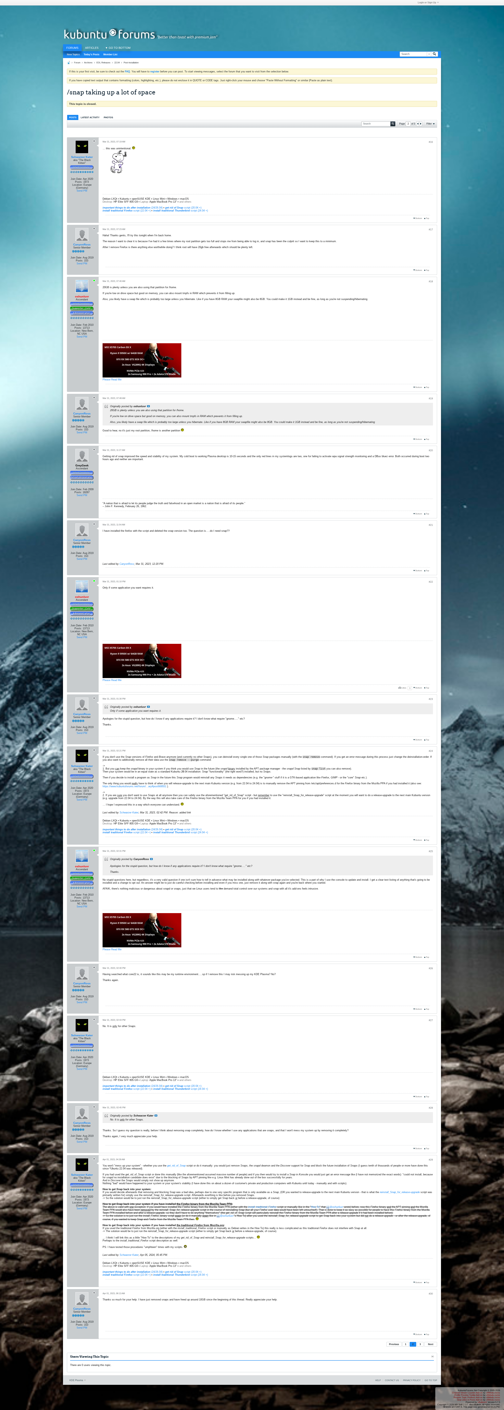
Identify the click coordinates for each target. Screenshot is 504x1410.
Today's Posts (91, 54)
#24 (431, 751)
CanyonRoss (82, 244)
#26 (431, 968)
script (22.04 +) (127, 210)
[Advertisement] (252, 14)
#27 (431, 1020)
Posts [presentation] (72, 117)
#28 (431, 1107)
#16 (431, 142)
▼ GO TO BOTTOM (118, 47)
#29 (431, 1159)
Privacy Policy (412, 1380)
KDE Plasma (76, 1380)
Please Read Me (112, 379)
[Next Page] (420, 124)
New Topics (73, 54)
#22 (431, 581)
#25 (431, 851)
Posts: (78, 181)
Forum (77, 62)
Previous (394, 1344)
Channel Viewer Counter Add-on (467, 1393)
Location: (77, 184)
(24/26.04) (133, 207)
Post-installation (131, 62)
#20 (431, 450)
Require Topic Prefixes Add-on (468, 1397)
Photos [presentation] (108, 117)
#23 (431, 699)
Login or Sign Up (427, 2)
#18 (431, 281)
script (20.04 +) (183, 207)
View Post (148, 406)
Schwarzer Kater (82, 157)
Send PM (82, 190)
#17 (431, 229)
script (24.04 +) (180, 210)
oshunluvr (337, 1206)
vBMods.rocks (493, 1393)
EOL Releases (103, 62)
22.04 (117, 62)
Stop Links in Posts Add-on (470, 1400)
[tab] (73, 117)
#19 (431, 398)
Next (430, 1344)
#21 (431, 525)
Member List (110, 54)
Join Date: (76, 178)
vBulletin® (482, 1402)
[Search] (434, 54)
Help (378, 1380)
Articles (91, 47)
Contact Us (392, 1380)
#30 (431, 1293)
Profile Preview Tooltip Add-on (468, 1395)
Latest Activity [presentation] (90, 117)
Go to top (431, 1380)
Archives (88, 62)
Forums (72, 47)
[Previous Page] (417, 124)
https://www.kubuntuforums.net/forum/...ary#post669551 (134, 786)
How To (315, 1206)
